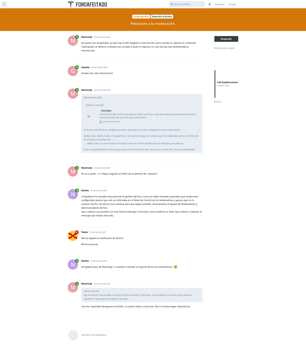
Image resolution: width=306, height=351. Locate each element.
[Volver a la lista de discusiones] (4, 4)
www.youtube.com (111, 121)
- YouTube (105, 110)
